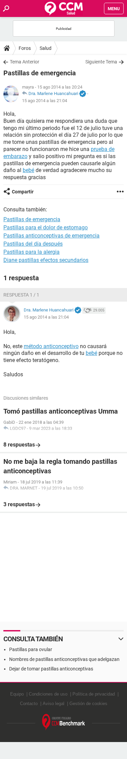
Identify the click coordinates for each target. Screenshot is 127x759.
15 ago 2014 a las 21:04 (44, 100)
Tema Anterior (24, 61)
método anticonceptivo (51, 346)
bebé (28, 170)
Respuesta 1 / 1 (21, 295)
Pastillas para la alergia (31, 252)
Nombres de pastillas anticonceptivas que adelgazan (64, 659)
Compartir (23, 191)
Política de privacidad (93, 694)
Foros (25, 48)
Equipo (17, 694)
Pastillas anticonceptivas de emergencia (51, 235)
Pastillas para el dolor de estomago (45, 227)
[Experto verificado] (82, 94)
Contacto (29, 703)
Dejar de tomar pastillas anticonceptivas (51, 668)
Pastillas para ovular (30, 649)
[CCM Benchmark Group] (63, 722)
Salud (45, 48)
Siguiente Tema (101, 61)
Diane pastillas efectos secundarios (45, 260)
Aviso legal (53, 703)
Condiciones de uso (48, 694)
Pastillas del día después (33, 244)
